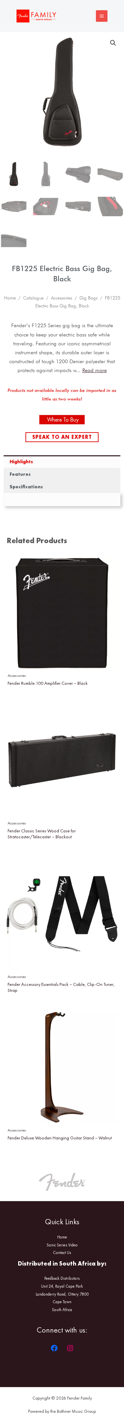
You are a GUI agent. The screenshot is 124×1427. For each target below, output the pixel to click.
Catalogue (33, 297)
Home (10, 297)
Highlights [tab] (21, 462)
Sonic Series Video (62, 1245)
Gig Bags (88, 297)
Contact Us (62, 1252)
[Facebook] (54, 1348)
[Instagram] (70, 1348)
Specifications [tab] (26, 487)
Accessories (61, 297)
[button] (113, 43)
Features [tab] (20, 474)
